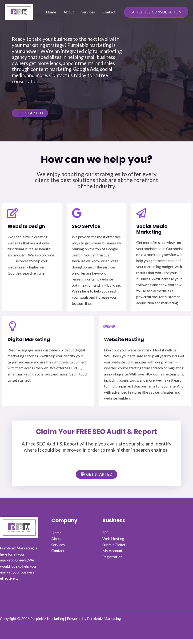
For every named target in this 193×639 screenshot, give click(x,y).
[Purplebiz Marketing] (19, 11)
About (69, 12)
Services (88, 12)
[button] (156, 12)
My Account (112, 550)
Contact (109, 12)
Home (51, 12)
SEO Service (86, 226)
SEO (105, 532)
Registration (112, 556)
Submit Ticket (113, 544)
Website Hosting (124, 339)
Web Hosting (113, 538)
